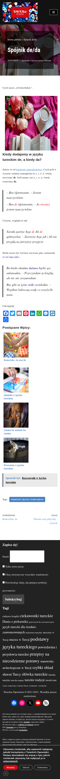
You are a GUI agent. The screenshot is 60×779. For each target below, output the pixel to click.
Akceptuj (10, 767)
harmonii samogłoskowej (29, 169)
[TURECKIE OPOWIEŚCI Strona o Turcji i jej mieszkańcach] (20, 12)
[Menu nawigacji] (54, 12)
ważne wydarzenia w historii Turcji (15, 686)
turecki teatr (51, 680)
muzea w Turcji (19, 639)
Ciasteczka (10, 727)
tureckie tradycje (35, 680)
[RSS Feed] (46, 703)
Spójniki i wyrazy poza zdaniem (36, 60)
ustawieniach (10, 761)
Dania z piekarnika (15, 621)
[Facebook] (14, 703)
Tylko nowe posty (14, 566)
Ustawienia (42, 767)
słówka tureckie (35, 674)
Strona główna (14, 39)
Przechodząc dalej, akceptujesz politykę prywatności (24, 586)
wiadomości (33, 686)
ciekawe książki (10, 616)
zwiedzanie (42, 686)
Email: (5, 556)
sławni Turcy (11, 674)
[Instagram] (22, 703)
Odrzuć (25, 767)
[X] (30, 703)
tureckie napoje (17, 680)
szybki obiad (42, 667)
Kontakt (27, 722)
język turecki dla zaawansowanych (41, 622)
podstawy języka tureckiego (27, 499)
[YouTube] (38, 703)
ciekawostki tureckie (36, 615)
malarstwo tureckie (34, 632)
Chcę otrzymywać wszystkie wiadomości (26, 574)
